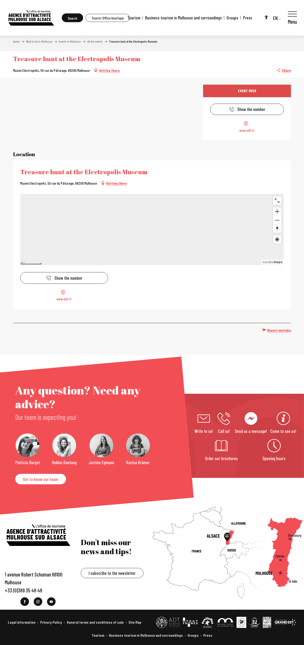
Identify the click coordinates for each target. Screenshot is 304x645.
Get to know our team (40, 479)
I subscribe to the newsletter (112, 573)
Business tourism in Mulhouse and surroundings (183, 17)
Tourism (133, 17)
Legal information (21, 622)
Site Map (134, 622)
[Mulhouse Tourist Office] (31, 17)
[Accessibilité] (266, 17)
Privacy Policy (51, 622)
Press (247, 17)
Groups (232, 17)
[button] (72, 18)
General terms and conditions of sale (95, 622)
